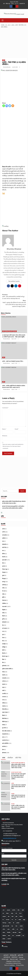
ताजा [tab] (3, 758)
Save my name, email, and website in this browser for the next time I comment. (13, 446)
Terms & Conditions (9, 965)
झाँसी (3, 597)
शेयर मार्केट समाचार (6, 731)
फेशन (3, 637)
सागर (3, 737)
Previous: (13, 296)
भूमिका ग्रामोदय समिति (6, 668)
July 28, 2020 (15, 67)
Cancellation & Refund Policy (13, 963)
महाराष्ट (3, 684)
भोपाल (3, 671)
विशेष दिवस (4, 718)
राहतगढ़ (3, 706)
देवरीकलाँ (4, 622)
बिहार (3, 659)
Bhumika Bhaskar (7, 67)
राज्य (3, 699)
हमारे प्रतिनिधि (5, 743)
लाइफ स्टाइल (5, 712)
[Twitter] (9, 105)
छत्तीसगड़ (4, 584)
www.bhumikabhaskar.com (9, 838)
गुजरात (3, 566)
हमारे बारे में (6, 955)
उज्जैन (4, 60)
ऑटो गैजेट (4, 547)
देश (3, 625)
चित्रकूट (4, 578)
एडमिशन (4, 538)
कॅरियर (3, 553)
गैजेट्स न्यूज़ (4, 569)
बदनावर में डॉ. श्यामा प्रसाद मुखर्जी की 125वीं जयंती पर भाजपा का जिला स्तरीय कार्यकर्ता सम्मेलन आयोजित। (13, 507)
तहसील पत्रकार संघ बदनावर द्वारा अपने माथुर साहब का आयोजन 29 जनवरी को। (18, 797)
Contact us (22, 959)
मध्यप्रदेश (4, 678)
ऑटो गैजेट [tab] (18, 758)
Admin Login (5, 959)
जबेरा (3, 588)
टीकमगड (4, 600)
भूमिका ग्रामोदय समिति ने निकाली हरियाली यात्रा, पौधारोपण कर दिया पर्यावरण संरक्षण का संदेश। (14, 502)
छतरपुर (3, 581)
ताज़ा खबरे (4, 606)
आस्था (3, 528)
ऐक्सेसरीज (4, 544)
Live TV (16, 3)
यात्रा (3, 687)
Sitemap (21, 957)
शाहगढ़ (3, 724)
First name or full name (7, 848)
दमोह (3, 612)
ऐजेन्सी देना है (14, 957)
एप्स (3, 541)
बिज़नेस (3, 653)
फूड (3, 634)
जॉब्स (3, 594)
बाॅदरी (3, 650)
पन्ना (3, 631)
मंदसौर (3, 675)
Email (17, 429)
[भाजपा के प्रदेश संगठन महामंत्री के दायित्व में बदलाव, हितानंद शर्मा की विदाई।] (5, 782)
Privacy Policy (20, 965)
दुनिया (3, 619)
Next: (14, 303)
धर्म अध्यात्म (4, 628)
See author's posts (14, 281)
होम (4, 3)
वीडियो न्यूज (8, 3)
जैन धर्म (3, 591)
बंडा (3, 640)
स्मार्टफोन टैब (5, 740)
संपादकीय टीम (22, 3)
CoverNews (10, 973)
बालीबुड (3, 647)
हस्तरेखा (15, 331)
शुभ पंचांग (11, 331)
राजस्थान (4, 696)
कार (3, 550)
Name (4, 429)
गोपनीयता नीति (13, 955)
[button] (2, 20)
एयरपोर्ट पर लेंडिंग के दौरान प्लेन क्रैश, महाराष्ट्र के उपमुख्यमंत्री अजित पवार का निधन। (17, 807)
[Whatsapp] (3, 105)
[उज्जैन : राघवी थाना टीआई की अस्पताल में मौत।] (14, 350)
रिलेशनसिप (4, 709)
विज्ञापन (3, 715)
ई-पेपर (12, 3)
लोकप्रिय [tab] (10, 758)
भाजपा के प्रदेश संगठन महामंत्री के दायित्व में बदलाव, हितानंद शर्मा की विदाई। (18, 786)
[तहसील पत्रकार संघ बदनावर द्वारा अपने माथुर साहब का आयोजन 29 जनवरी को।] (5, 794)
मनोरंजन (4, 681)
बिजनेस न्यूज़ (4, 656)
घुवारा (3, 575)
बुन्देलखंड (4, 665)
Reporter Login (14, 959)
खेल (3, 563)
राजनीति (4, 693)
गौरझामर (4, 572)
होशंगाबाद (4, 752)
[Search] (25, 20)
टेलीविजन (4, 603)
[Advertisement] (14, 43)
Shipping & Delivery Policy (13, 961)
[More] (12, 105)
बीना (3, 662)
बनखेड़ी (3, 643)
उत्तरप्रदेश (4, 535)
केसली (3, 556)
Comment (5, 407)
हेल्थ (3, 749)
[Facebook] (6, 105)
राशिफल (7, 331)
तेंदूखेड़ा (3, 609)
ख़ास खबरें (4, 560)
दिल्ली (3, 615)
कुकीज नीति (20, 955)
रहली (3, 690)
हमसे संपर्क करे (7, 957)
